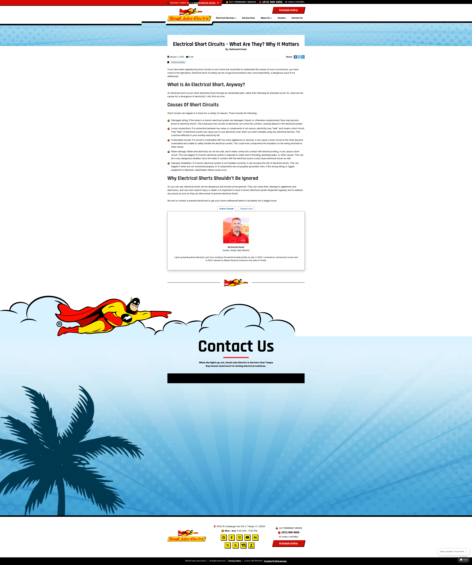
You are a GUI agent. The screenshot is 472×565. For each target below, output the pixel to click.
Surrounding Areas (204, 2)
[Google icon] (224, 537)
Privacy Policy (234, 561)
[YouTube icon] (247, 537)
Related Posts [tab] (246, 208)
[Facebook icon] (232, 537)
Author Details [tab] (226, 208)
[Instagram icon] (239, 537)
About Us (265, 18)
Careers (282, 18)
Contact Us (297, 18)
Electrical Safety (178, 62)
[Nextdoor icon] (243, 545)
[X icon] (228, 545)
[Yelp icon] (235, 545)
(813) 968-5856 (273, 2)
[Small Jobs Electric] (189, 14)
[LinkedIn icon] (255, 537)
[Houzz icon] (251, 545)
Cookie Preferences (275, 561)
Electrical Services (225, 18)
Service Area (248, 18)
